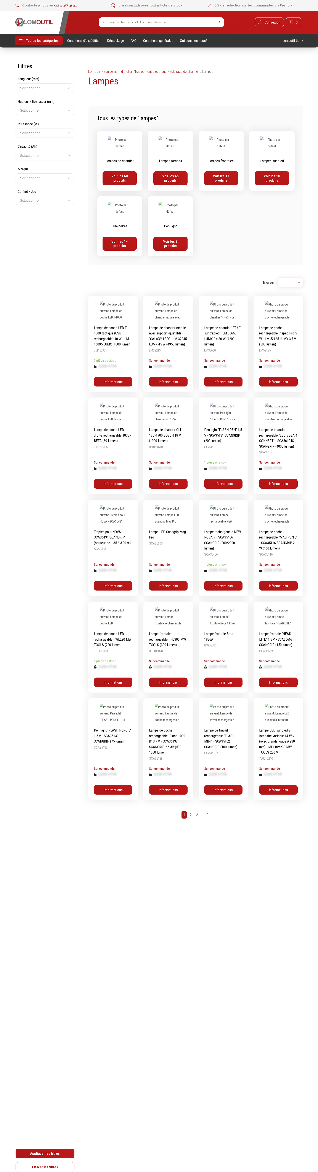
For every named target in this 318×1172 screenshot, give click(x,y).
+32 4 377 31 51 (65, 5)
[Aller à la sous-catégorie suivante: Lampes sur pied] (271, 161)
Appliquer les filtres (45, 1153)
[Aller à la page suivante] (215, 815)
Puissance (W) (28, 124)
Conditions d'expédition (83, 41)
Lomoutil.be (291, 41)
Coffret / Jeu (27, 191)
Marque (23, 169)
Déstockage (115, 41)
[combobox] (20, 88)
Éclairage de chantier (184, 71)
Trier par (269, 282)
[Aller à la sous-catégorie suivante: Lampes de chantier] (119, 161)
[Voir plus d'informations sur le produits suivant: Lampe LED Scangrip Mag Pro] (168, 548)
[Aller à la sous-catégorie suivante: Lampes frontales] (221, 161)
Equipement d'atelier (118, 71)
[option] (63, 5)
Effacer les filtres (45, 1167)
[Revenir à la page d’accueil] (34, 22)
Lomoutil (94, 71)
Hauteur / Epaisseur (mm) (36, 101)
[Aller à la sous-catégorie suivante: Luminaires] (119, 226)
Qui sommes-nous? (193, 41)
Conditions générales (158, 41)
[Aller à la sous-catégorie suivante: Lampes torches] (170, 161)
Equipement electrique (151, 71)
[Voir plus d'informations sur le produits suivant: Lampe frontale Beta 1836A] (223, 647)
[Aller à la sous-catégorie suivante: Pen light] (170, 226)
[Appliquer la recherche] (219, 22)
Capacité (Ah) (27, 146)
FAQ (134, 41)
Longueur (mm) (28, 79)
